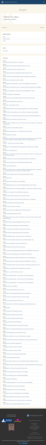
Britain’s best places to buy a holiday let (10, 286)
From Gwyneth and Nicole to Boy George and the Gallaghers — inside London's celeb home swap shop (22, 188)
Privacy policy (24, 443)
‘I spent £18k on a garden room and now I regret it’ (12, 346)
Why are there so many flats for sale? (10, 150)
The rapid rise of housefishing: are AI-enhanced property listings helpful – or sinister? (19, 90)
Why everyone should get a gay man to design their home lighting (15, 375)
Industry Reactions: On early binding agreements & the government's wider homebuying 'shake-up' (22, 115)
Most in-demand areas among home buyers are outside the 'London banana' (17, 253)
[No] (44, 442)
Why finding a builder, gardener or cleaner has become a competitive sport (17, 236)
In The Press (13, 19)
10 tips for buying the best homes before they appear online (14, 246)
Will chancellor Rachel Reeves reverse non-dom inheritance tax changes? (17, 336)
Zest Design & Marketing (37, 438)
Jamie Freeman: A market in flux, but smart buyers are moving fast (15, 371)
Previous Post (4, 27)
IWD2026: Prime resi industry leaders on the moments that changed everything (18, 174)
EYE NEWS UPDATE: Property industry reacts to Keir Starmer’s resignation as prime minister (20, 112)
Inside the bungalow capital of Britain (10, 378)
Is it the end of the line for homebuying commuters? (12, 311)
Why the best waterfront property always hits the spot (13, 318)
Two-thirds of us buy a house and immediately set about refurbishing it (16, 393)
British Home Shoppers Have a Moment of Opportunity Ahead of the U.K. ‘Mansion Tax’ (19, 158)
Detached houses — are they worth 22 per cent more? (13, 271)
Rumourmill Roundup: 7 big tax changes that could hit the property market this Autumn (19, 257)
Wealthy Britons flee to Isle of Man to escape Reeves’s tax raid (14, 119)
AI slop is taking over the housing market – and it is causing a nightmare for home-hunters (20, 83)
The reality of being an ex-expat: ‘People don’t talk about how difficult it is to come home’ (19, 261)
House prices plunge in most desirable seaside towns (13, 127)
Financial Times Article (7, 177)
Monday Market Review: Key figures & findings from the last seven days (16, 65)
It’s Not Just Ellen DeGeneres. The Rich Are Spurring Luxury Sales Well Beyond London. (19, 303)
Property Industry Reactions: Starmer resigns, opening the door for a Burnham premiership (20, 108)
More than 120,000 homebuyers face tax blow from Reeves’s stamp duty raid (17, 400)
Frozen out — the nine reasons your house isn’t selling (13, 143)
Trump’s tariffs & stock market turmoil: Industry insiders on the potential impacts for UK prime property (23, 364)
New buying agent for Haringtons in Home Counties (12, 314)
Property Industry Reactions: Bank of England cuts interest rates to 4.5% (16, 403)
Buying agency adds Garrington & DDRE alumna (12, 321)
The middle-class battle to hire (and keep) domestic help (13, 202)
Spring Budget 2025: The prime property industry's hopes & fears (15, 368)
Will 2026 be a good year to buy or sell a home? (11, 206)
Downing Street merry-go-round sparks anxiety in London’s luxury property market (19, 97)
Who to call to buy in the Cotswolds (9, 134)
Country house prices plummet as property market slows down (15, 243)
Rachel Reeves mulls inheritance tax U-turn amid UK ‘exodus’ (14, 332)
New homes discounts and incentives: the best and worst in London (15, 325)
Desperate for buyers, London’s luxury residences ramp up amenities (16, 296)
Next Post (42, 27)
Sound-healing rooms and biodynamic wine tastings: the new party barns (17, 268)
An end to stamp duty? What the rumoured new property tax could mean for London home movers (21, 264)
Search (4, 40)
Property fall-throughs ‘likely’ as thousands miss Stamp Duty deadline (16, 396)
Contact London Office (11, 414)
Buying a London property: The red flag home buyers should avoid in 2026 (17, 209)
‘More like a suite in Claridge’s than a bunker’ (11, 357)
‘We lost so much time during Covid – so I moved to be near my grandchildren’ (18, 382)
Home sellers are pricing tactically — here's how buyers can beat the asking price (18, 275)
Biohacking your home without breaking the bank (12, 343)
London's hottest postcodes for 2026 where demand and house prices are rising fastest (19, 199)
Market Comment (6, 38)
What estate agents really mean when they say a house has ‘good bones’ (16, 195)
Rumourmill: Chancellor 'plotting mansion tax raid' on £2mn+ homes (16, 232)
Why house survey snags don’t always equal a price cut (13, 300)
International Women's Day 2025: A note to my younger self (14, 389)
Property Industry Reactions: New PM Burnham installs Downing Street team (17, 72)
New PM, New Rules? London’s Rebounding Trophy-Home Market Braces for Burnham (19, 76)
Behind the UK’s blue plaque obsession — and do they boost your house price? (17, 131)
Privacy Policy (34, 432)
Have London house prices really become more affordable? (14, 181)
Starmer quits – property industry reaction (11, 104)
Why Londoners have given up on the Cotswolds (12, 350)
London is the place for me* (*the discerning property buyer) (14, 353)
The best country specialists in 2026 (9, 165)
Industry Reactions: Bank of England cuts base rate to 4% (13, 289)
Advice (4, 36)
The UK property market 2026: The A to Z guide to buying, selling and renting (17, 162)
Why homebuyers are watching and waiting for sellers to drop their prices (17, 293)
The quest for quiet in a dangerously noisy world (12, 213)
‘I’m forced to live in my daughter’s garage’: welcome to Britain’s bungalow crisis (18, 239)
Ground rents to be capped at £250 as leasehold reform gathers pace (16, 192)
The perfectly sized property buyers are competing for (13, 62)
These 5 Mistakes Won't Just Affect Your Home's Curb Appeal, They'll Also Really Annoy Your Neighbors (22, 87)
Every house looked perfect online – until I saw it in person (14, 69)
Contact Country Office (11, 416)
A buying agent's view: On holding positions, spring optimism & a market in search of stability (20, 146)
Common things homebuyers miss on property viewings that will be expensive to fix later (20, 184)
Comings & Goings (6, 307)
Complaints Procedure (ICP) (34, 433)
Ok (20, 443)
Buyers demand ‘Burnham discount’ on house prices (13, 101)
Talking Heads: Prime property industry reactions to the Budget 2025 (16, 225)
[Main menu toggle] (44, 2)
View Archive (5, 50)
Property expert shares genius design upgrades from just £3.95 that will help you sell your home (21, 250)
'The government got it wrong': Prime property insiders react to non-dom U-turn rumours (20, 339)
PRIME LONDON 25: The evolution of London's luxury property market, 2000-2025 (18, 328)
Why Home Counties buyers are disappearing (11, 94)
